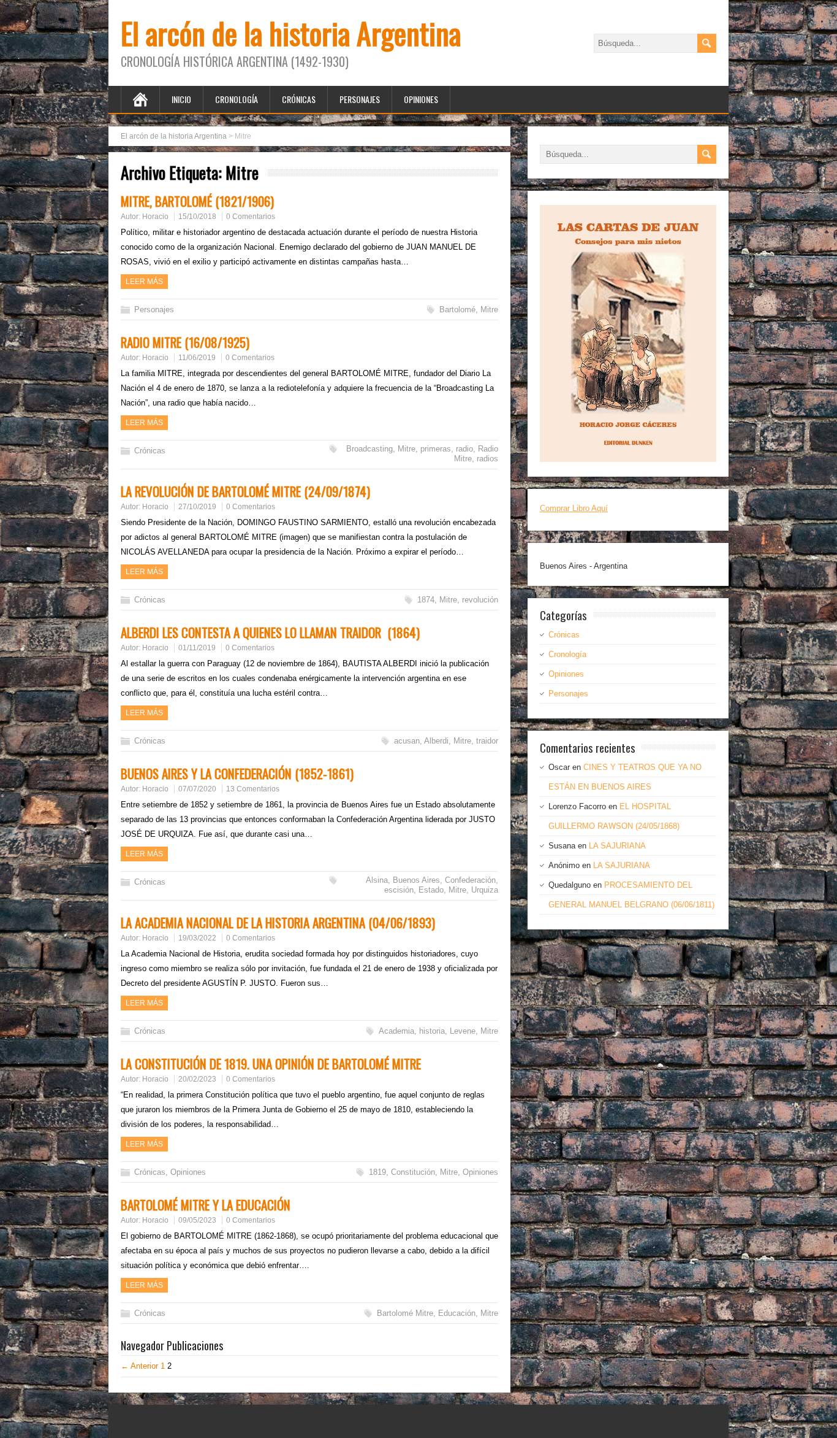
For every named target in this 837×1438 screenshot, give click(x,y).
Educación (456, 1313)
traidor (487, 740)
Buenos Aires (416, 880)
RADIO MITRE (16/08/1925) (185, 342)
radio (464, 448)
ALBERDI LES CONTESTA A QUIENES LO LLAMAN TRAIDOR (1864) (270, 632)
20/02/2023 (197, 1079)
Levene (462, 1031)
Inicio (181, 99)
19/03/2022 (197, 938)
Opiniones (421, 99)
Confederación (470, 880)
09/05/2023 (197, 1220)
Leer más (144, 281)
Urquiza (484, 889)
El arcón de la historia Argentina (291, 33)
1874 (425, 599)
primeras (435, 448)
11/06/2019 (197, 357)
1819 (377, 1172)
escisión (399, 889)
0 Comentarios (250, 216)
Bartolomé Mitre (405, 1313)
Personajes (359, 99)
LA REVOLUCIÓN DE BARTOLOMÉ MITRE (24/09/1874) (245, 491)
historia (432, 1031)
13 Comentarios (252, 789)
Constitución (413, 1172)
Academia (396, 1031)
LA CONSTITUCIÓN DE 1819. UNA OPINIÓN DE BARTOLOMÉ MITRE (271, 1063)
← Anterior (139, 1366)
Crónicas (299, 99)
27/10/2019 (197, 506)
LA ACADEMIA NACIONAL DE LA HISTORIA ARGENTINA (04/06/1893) (278, 922)
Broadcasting (369, 448)
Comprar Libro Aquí (574, 508)
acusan (407, 740)
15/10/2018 (197, 216)
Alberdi (436, 740)
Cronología (236, 99)
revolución (480, 599)
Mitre (489, 309)
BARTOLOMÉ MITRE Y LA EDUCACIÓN (205, 1204)
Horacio (155, 216)
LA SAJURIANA (617, 845)
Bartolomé (457, 309)
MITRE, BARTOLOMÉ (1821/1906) (197, 200)
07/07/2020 (197, 789)
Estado (431, 889)
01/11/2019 (197, 648)
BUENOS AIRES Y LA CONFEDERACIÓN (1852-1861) (237, 773)
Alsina (377, 880)
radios (487, 458)
